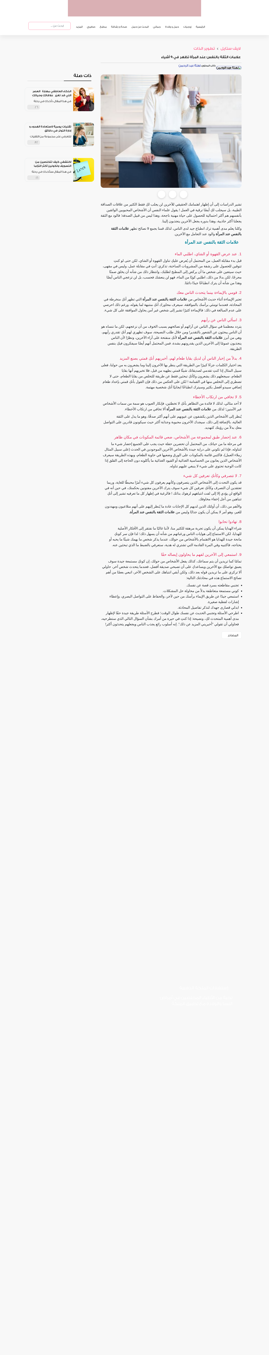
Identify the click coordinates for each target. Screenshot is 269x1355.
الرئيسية (200, 26)
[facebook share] (161, 194)
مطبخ (103, 26)
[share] (68, 107)
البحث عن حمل (140, 26)
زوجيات (187, 26)
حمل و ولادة (172, 26)
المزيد (79, 26)
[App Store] (218, 1015)
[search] (67, 26)
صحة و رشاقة (119, 26)
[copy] (183, 194)
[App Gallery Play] (167, 1015)
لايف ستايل (230, 48)
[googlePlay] (161, 13)
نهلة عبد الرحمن (190, 65)
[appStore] (175, 13)
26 (36, 107)
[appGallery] (147, 13)
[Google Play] (192, 1015)
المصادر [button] (233, 635)
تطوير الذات (204, 48)
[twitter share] (172, 194)
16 (37, 178)
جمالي (157, 26)
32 (36, 142)
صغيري (91, 26)
